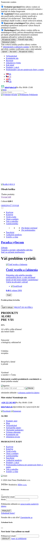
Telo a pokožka (12, 221)
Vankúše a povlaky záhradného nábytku (16, 250)
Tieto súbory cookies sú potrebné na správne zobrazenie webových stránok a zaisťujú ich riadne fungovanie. (21, 9)
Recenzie (9, 60)
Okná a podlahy (12, 219)
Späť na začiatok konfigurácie (13, 252)
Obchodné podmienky (15, 430)
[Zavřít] (2, 305)
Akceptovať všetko (9, 39)
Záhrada (4, 248)
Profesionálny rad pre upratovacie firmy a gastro (25, 69)
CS (10, 77)
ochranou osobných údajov (29, 393)
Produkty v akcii (12, 67)
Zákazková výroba (13, 63)
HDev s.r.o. (22, 485)
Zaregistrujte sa (26, 517)
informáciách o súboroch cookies (16, 47)
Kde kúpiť (10, 65)
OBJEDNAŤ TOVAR (10, 205)
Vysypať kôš (6, 197)
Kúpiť (9, 295)
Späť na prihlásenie (18, 538)
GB (10, 82)
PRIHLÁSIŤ (6, 511)
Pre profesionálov (28, 230)
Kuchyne (9, 212)
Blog (8, 423)
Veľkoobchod (11, 56)
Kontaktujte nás (12, 58)
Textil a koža (11, 217)
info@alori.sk (10, 87)
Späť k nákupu (7, 307)
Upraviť (4, 52)
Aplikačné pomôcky (14, 235)
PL (10, 79)
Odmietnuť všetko (8, 42)
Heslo (3, 499)
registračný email (7, 497)
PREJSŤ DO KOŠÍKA (23, 307)
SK (10, 74)
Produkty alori (11, 421)
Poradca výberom (12, 242)
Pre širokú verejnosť (30, 228)
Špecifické (10, 232)
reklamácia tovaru (13, 437)
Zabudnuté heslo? (8, 513)
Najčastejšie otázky (13, 428)
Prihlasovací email (8, 536)
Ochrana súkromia (13, 432)
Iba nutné (13, 52)
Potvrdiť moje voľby (25, 39)
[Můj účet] (22, 138)
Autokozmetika (12, 224)
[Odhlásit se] (22, 182)
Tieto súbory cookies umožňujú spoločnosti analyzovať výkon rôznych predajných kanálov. (21, 25)
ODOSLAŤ (6, 539)
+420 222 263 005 (8, 403)
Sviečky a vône (12, 237)
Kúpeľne (9, 215)
